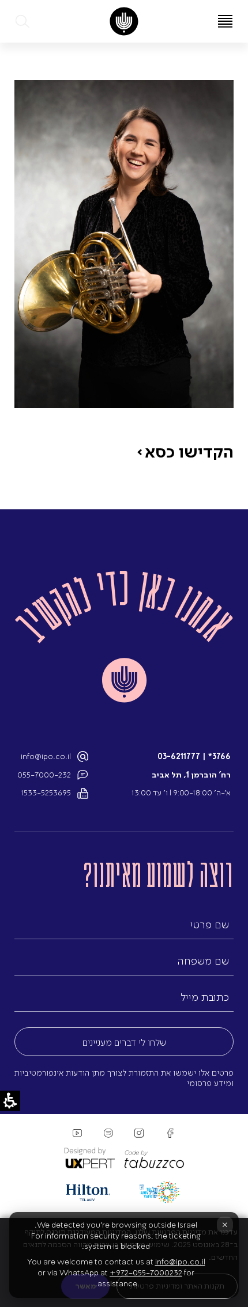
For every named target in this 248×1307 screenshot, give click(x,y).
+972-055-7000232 (146, 1273)
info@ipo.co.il (46, 756)
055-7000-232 (44, 775)
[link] (124, 21)
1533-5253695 (46, 793)
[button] (23, 21)
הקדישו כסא (189, 451)
